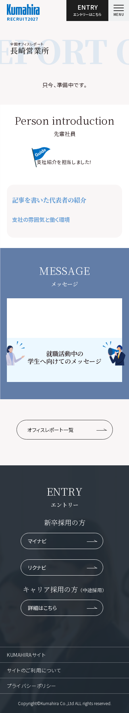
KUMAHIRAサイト (26, 654)
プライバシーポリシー (31, 685)
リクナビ (37, 567)
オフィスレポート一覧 (50, 429)
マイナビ (37, 541)
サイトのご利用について (34, 670)
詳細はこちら (42, 607)
